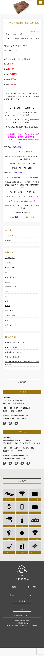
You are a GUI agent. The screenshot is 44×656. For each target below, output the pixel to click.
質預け (12, 595)
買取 (31, 595)
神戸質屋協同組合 (22, 623)
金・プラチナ (10, 258)
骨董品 (7, 306)
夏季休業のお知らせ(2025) (15, 352)
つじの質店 (22, 573)
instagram (10, 423)
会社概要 (22, 609)
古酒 (6, 320)
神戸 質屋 (17, 147)
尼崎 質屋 (18, 172)
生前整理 (22, 601)
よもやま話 (9, 235)
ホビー (7, 296)
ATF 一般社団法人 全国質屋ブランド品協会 (22, 625)
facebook (4, 423)
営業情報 (8, 240)
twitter (10, 463)
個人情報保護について (22, 615)
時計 (6, 272)
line (16, 423)
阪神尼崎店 (32, 587)
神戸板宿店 (12, 587)
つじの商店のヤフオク (18, 217)
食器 (6, 301)
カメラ (7, 282)
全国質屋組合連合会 (22, 620)
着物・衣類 (9, 311)
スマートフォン (10, 277)
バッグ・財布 (10, 267)
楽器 (6, 291)
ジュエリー (9, 263)
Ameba (28, 463)
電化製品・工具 (10, 286)
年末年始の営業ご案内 (13, 357)
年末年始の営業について (14, 347)
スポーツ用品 (10, 315)
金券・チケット (10, 325)
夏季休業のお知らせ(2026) (15, 342)
